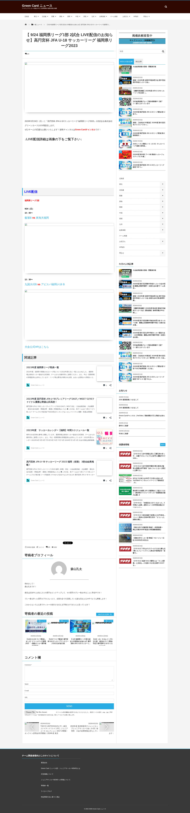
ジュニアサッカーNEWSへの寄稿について (55, 780)
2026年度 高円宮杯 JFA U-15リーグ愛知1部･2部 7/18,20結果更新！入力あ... (149, 367)
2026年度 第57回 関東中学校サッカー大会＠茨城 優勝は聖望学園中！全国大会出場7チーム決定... (149, 286)
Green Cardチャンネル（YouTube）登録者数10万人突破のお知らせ (142, 417)
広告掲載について (47, 774)
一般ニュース (42, 621)
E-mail (27, 690)
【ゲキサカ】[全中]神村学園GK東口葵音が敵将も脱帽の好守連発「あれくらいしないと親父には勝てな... (149, 468)
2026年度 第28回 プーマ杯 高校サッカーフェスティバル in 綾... (148, 156)
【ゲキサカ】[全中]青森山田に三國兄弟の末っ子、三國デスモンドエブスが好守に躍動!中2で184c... (149, 456)
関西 (68, 16)
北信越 (44, 16)
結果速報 (102, 16)
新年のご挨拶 (123, 426)
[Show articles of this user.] (47, 569)
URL (26, 697)
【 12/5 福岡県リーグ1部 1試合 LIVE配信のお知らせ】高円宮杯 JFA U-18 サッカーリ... (80, 641)
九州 (93, 16)
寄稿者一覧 (45, 785)
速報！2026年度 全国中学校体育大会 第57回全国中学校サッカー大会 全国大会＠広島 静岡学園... (149, 298)
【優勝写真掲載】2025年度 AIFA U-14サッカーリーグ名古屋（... (148, 92)
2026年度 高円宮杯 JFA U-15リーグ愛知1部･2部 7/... (149, 113)
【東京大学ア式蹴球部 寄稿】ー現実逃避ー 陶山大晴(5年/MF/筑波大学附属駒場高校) (148, 528)
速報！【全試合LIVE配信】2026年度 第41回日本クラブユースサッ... (149, 124)
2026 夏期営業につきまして (128, 400)
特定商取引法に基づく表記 (50, 797)
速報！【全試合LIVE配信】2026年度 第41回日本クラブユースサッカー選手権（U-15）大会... (149, 357)
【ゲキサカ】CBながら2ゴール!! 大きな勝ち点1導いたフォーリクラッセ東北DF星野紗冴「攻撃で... (149, 551)
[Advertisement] (69, 165)
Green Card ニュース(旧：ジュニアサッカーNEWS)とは (60, 768)
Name (26, 684)
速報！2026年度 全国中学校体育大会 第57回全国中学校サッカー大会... (149, 81)
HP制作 (136, 16)
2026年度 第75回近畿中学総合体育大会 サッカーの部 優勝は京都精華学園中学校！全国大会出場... (149, 323)
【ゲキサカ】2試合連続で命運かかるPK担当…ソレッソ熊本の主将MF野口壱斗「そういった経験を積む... (149, 517)
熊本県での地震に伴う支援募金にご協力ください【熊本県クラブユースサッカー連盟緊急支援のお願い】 (149, 493)
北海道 (27, 16)
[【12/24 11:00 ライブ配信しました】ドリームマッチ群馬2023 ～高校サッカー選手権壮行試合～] (35, 630)
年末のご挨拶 (123, 434)
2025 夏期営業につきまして (128, 408)
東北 (35, 16)
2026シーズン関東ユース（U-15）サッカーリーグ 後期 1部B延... (149, 145)
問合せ (145, 16)
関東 (52, 16)
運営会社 (44, 763)
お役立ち (125, 16)
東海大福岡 (42, 217)
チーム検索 (113, 16)
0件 (28, 54)
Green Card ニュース (37, 5)
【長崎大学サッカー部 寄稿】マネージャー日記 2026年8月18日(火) (148, 539)
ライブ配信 (87, 621)
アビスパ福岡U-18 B (53, 284)
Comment (28, 665)
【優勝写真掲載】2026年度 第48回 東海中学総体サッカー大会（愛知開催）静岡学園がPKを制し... (149, 310)
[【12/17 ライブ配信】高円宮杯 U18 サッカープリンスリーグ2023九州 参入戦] (58, 622)
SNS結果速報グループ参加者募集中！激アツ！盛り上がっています (147, 103)
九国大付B (31, 284)
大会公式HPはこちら (37, 346)
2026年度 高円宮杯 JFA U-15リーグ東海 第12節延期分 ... (149, 134)
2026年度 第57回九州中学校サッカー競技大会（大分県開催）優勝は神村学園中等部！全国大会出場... (149, 335)
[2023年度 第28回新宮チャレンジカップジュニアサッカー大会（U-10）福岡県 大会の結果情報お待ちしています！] (106, 723)
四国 (84, 16)
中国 (76, 16)
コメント (41, 547)
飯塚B (28, 217)
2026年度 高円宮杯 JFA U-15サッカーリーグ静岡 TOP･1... (148, 166)
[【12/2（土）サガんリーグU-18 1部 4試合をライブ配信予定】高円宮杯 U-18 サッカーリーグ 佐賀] (102, 622)
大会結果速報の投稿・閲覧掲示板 (144, 67)
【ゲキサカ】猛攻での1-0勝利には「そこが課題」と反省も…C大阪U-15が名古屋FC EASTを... (149, 563)
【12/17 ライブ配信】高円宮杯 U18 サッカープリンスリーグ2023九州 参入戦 (58, 641)
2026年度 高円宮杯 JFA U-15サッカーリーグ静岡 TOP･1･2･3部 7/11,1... (148, 378)
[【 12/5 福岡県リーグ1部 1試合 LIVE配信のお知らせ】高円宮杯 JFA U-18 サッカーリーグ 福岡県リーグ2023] (80, 630)
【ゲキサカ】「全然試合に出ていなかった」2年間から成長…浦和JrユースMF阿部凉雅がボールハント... (149, 505)
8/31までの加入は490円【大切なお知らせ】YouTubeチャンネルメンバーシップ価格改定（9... (148, 480)
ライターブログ (46, 791)
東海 (60, 16)
